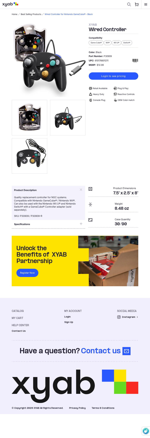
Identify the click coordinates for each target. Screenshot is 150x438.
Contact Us (19, 331)
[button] (145, 4)
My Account (73, 311)
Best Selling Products (31, 14)
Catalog (18, 311)
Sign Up (68, 322)
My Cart (17, 318)
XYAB (93, 24)
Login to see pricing (113, 76)
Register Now (27, 272)
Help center (20, 325)
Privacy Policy (77, 408)
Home (14, 14)
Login (67, 316)
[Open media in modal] (49, 60)
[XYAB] (10, 4)
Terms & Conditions (103, 408)
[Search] (129, 4)
